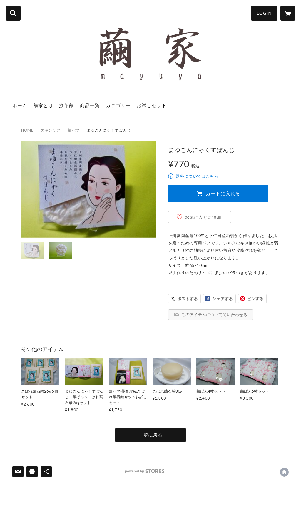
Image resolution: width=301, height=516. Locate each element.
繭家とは (43, 105)
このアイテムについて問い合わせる (214, 314)
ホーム (19, 105)
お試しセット (152, 105)
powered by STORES (145, 471)
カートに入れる (223, 193)
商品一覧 (90, 105)
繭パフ (74, 130)
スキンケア (51, 130)
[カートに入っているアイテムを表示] (287, 13)
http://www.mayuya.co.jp (284, 472)
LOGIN (264, 13)
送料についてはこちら (197, 175)
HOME (27, 130)
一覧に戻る (150, 435)
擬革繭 (66, 105)
